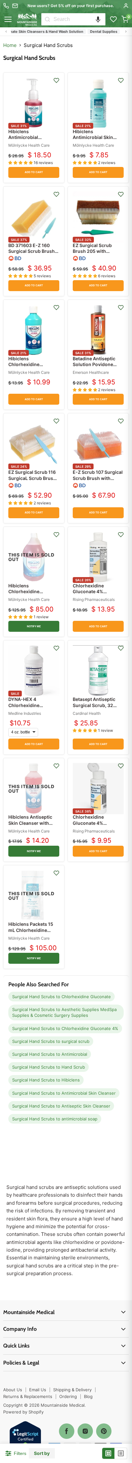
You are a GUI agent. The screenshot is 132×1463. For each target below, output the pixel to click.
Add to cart (34, 172)
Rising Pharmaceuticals (94, 599)
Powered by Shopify (23, 1411)
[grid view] (108, 1453)
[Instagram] (85, 1431)
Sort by (42, 1453)
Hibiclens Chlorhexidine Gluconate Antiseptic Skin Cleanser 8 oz (31, 367)
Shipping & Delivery (72, 1389)
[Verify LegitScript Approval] (25, 1437)
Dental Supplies (96, 31)
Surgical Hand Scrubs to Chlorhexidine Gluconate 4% (65, 1028)
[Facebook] (66, 1431)
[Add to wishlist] (56, 80)
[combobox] (79, 19)
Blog (88, 1396)
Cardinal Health (87, 713)
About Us (12, 1389)
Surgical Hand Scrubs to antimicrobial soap (54, 1118)
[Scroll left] (6, 31)
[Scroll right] (125, 31)
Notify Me (34, 626)
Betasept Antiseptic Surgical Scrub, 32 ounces (94, 704)
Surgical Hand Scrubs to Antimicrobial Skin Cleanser (64, 1093)
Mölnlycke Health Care (29, 145)
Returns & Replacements (27, 1396)
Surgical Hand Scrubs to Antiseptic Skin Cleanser (61, 1106)
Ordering (68, 1396)
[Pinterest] (103, 1431)
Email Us (37, 1389)
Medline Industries (24, 713)
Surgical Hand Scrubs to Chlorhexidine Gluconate (61, 996)
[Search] (47, 19)
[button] (98, 19)
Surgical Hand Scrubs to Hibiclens (46, 1079)
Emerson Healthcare (91, 372)
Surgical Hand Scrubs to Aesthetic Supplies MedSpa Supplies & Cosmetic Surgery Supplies (64, 1012)
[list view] (121, 1453)
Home (10, 45)
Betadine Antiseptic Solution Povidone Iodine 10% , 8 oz (94, 364)
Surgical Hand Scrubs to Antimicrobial (49, 1054)
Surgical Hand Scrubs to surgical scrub (50, 1041)
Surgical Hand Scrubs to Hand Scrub (48, 1067)
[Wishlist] (113, 19)
